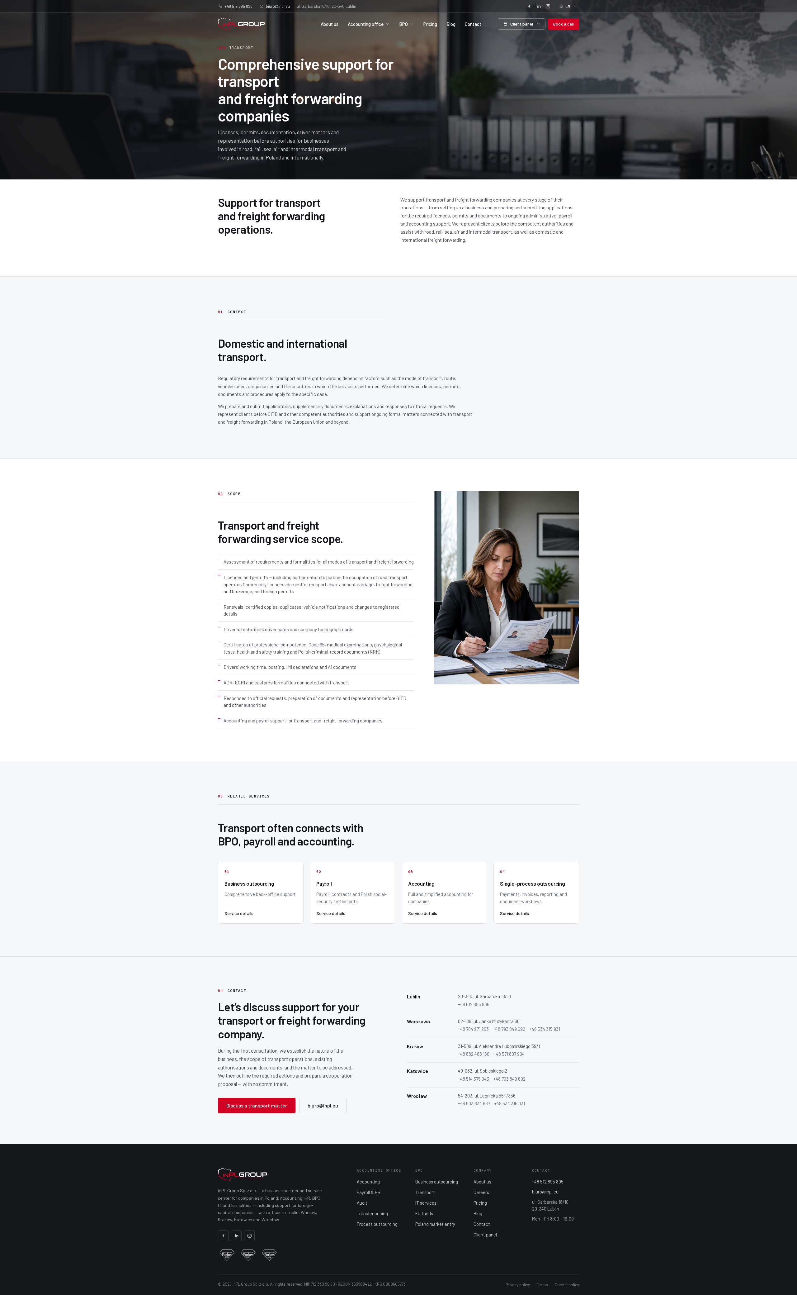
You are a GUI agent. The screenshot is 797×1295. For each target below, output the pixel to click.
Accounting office (366, 24)
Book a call (563, 23)
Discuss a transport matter (256, 1105)
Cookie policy (567, 1284)
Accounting (368, 1181)
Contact (473, 24)
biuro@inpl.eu (278, 6)
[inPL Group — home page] (241, 24)
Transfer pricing (372, 1213)
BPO (403, 24)
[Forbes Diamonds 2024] (269, 1255)
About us (329, 24)
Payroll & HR (368, 1192)
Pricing (430, 24)
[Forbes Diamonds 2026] (227, 1255)
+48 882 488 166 (473, 1054)
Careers (481, 1192)
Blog (450, 24)
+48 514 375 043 (473, 1079)
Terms (542, 1284)
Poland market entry (435, 1224)
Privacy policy (518, 1284)
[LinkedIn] (538, 6)
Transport (425, 1192)
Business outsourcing (436, 1181)
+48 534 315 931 (545, 1029)
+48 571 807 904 (509, 1054)
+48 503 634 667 (474, 1103)
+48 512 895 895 (238, 6)
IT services (425, 1203)
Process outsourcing (377, 1224)
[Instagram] (547, 6)
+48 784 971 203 (473, 1029)
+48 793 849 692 (509, 1029)
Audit (362, 1203)
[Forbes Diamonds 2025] (248, 1255)
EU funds (424, 1213)
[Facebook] (529, 6)
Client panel (521, 23)
